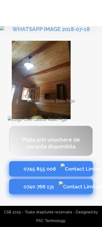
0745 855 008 (40, 169)
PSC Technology (51, 221)
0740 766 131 (39, 186)
